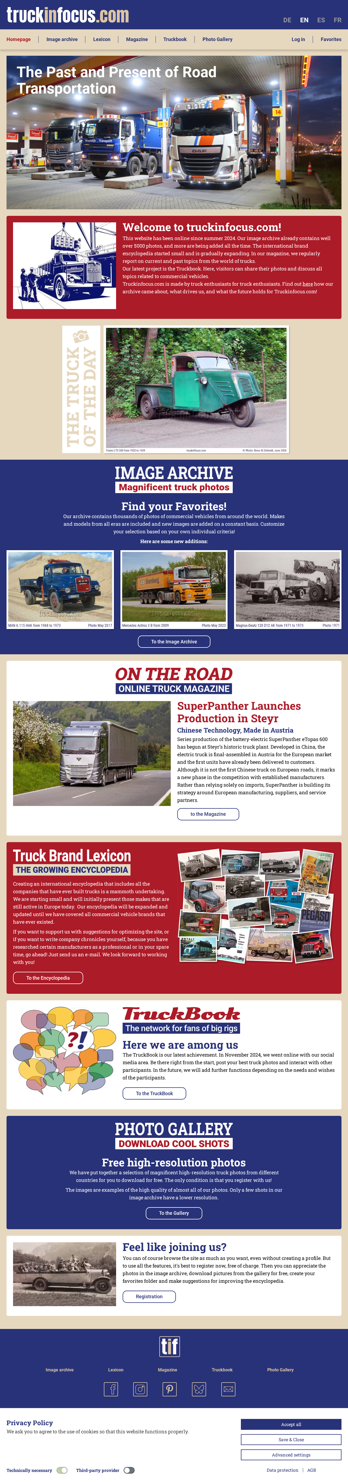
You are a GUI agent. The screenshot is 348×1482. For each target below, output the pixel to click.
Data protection (283, 1470)
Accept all (291, 1424)
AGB (311, 1470)
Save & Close (291, 1439)
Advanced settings (291, 1455)
